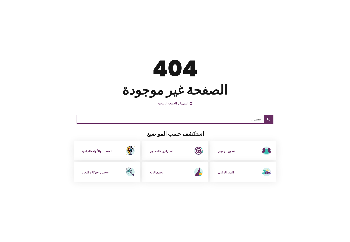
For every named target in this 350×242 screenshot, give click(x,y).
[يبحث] (268, 119)
